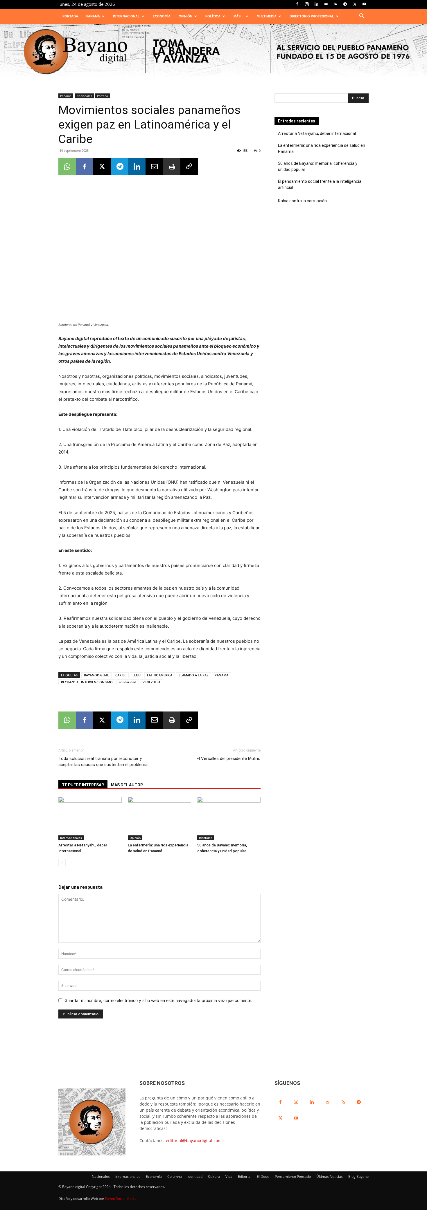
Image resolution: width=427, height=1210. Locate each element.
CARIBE (120, 675)
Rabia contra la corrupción (302, 200)
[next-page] (71, 862)
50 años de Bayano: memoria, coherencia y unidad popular (317, 166)
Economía (162, 16)
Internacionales (71, 838)
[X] (354, 4)
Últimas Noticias (329, 1176)
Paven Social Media (121, 1198)
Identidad (205, 838)
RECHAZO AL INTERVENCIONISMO (87, 682)
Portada (70, 16)
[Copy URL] (189, 166)
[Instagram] (306, 4)
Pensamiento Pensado (293, 1176)
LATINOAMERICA (159, 675)
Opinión (185, 16)
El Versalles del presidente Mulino (229, 758)
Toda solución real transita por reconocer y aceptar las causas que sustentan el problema (103, 761)
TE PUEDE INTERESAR (83, 785)
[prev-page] (62, 862)
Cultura (214, 1176)
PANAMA (221, 675)
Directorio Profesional (312, 16)
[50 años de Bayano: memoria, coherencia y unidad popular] (229, 818)
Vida (228, 1176)
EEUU (136, 675)
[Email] (154, 166)
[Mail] (326, 4)
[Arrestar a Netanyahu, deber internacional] (90, 818)
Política (212, 16)
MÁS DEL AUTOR (127, 785)
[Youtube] (364, 4)
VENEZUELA (151, 682)
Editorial (244, 1176)
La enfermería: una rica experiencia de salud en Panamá (321, 148)
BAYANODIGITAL (96, 675)
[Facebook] (297, 4)
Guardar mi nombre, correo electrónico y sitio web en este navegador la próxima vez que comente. (158, 1000)
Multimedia (267, 16)
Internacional (126, 16)
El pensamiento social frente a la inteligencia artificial (319, 184)
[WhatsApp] (67, 166)
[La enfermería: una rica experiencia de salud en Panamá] (159, 818)
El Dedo (263, 1176)
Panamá (93, 16)
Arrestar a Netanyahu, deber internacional (317, 133)
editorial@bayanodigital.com (194, 1140)
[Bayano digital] (213, 52)
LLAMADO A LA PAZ (193, 675)
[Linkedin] (316, 4)
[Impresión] (171, 166)
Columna (174, 1176)
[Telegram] (345, 4)
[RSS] (335, 4)
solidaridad (127, 682)
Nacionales (84, 96)
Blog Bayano (358, 1176)
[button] (362, 16)
